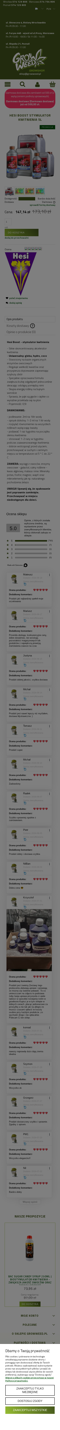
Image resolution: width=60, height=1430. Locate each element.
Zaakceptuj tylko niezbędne (30, 1390)
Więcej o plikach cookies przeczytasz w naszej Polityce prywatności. (29, 1379)
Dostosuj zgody (30, 1400)
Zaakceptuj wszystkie (30, 1410)
